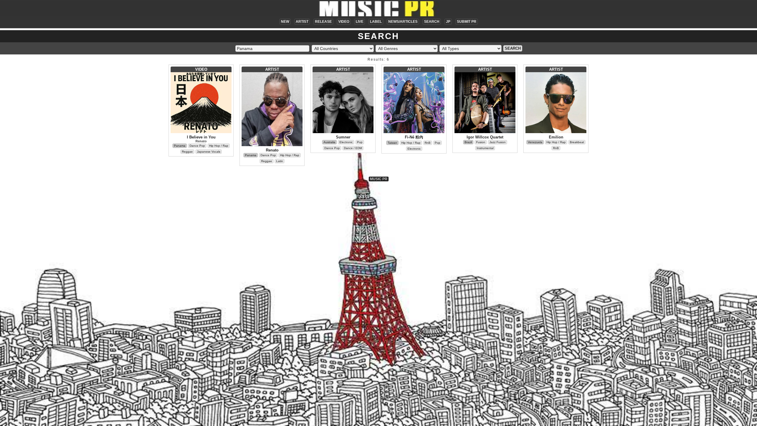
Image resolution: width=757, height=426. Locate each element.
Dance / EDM (353, 148)
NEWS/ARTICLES (403, 22)
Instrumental (485, 148)
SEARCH (431, 22)
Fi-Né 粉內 (414, 137)
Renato (201, 141)
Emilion (556, 137)
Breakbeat (577, 142)
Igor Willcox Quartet (485, 137)
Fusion (480, 142)
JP (448, 22)
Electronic (346, 142)
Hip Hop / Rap (218, 145)
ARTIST (302, 22)
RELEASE (323, 22)
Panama (179, 145)
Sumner (343, 137)
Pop (360, 142)
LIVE (359, 22)
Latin (279, 161)
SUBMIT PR (466, 22)
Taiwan (392, 142)
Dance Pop (197, 145)
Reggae (187, 151)
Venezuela (535, 142)
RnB (428, 142)
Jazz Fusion (497, 142)
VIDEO (343, 22)
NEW (285, 22)
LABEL (376, 22)
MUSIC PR (378, 179)
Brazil (468, 142)
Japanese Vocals (208, 151)
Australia (329, 142)
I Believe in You (201, 137)
